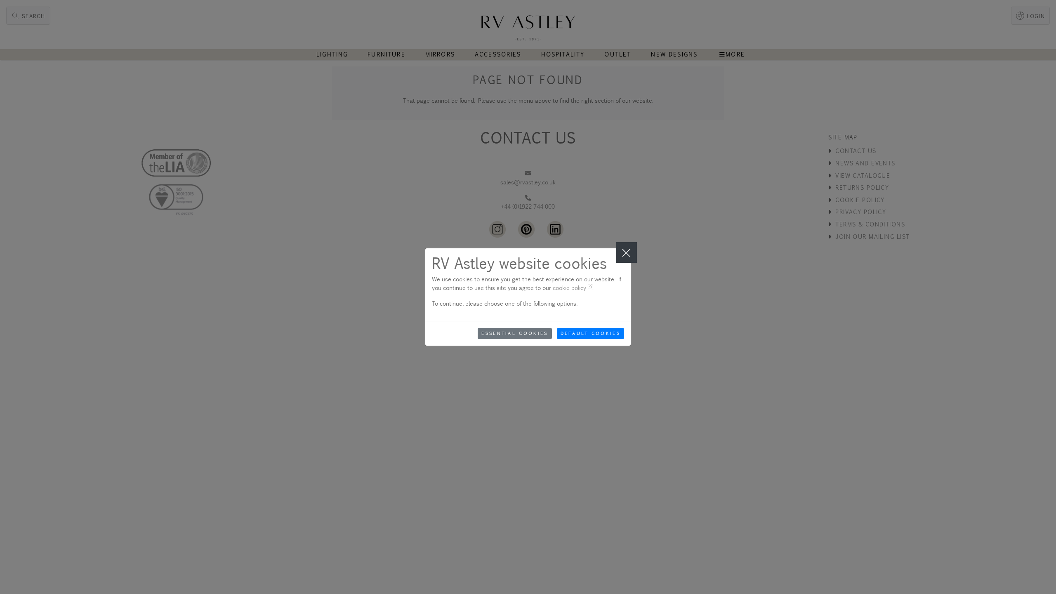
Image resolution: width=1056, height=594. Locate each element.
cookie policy (570, 288)
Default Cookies (591, 333)
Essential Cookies (514, 333)
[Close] (626, 252)
